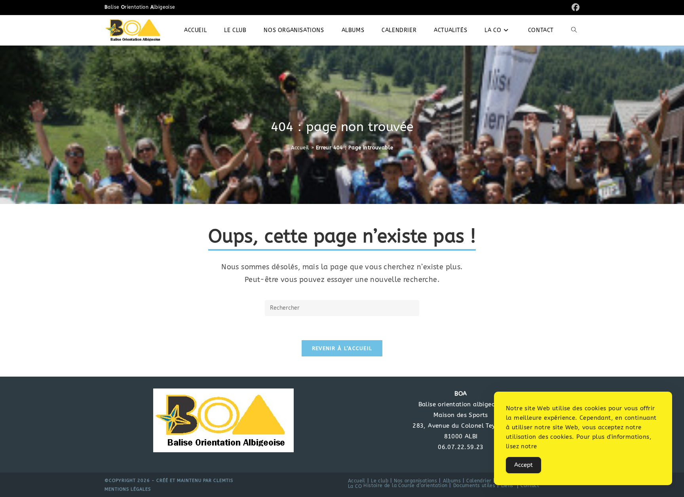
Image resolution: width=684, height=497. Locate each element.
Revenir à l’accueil (342, 348)
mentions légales (127, 489)
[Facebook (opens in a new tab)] (574, 8)
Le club (379, 481)
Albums (452, 481)
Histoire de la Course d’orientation (405, 485)
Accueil (300, 147)
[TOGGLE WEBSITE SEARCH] (573, 30)
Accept (523, 464)
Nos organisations (415, 481)
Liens (507, 485)
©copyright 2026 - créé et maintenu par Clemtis (168, 480)
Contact (530, 485)
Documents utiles (474, 485)
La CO (355, 486)
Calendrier (478, 481)
